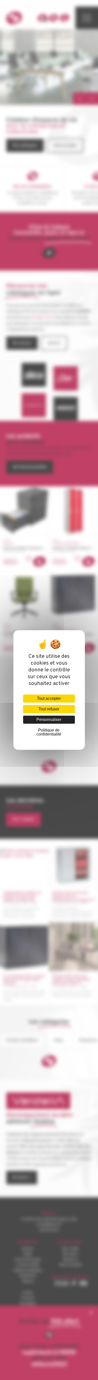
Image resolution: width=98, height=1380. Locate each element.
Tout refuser (48, 709)
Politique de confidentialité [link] (48, 732)
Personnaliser (48, 719)
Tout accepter (49, 698)
